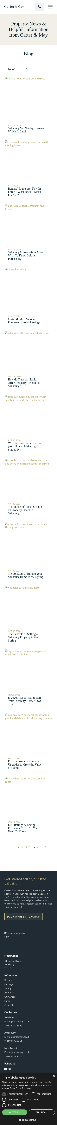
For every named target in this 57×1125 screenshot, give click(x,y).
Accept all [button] (14, 1112)
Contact (8, 1005)
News (7, 1000)
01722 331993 (39, 7)
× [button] (54, 1076)
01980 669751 (13, 1040)
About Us (9, 992)
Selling (7, 988)
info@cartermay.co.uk (17, 1021)
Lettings (8, 984)
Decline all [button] (42, 1112)
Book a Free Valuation (23, 916)
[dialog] (28, 1099)
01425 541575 (13, 1056)
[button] (28, 1120)
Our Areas (9, 996)
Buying (8, 980)
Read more (26, 1088)
